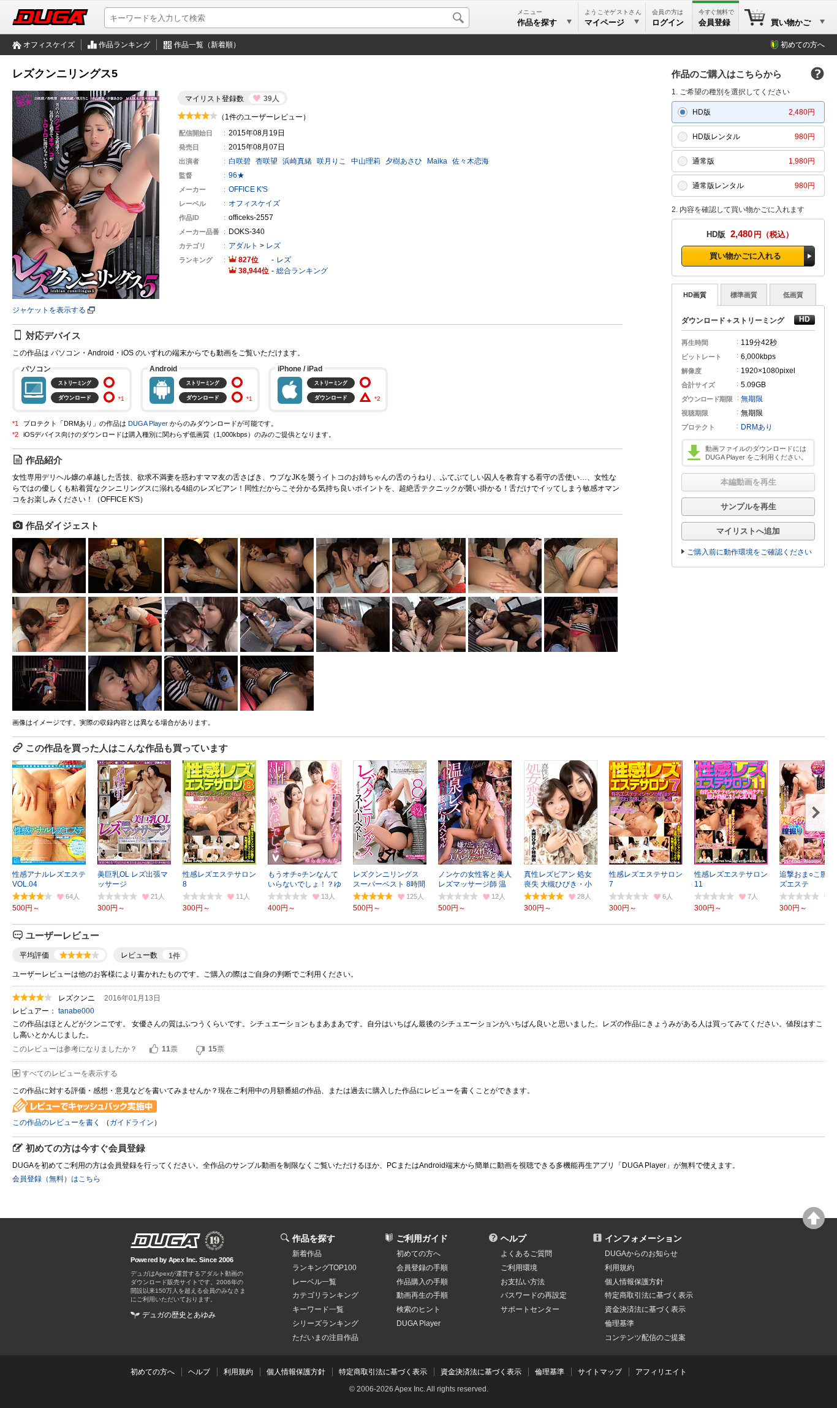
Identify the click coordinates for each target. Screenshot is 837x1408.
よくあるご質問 (526, 1253)
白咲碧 (240, 161)
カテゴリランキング (325, 1295)
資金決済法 (645, 1309)
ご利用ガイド (422, 1238)
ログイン (668, 22)
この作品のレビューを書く (56, 1122)
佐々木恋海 (470, 161)
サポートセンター (530, 1309)
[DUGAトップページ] (50, 17)
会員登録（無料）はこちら (56, 1179)
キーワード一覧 (318, 1309)
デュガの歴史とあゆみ (179, 1315)
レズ (273, 245)
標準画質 (743, 294)
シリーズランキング (325, 1323)
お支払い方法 (523, 1281)
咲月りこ (331, 161)
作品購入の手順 (422, 1281)
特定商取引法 (649, 1295)
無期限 (752, 399)
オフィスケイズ (49, 44)
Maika (437, 161)
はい (154, 1049)
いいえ (200, 1049)
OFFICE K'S (248, 189)
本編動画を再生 (748, 481)
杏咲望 (267, 161)
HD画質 (694, 294)
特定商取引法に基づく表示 (383, 1372)
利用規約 (619, 1267)
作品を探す (313, 1238)
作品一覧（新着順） (207, 44)
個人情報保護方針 (634, 1281)
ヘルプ (513, 1238)
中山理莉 (366, 161)
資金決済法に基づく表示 (481, 1372)
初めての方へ (803, 44)
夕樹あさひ (403, 161)
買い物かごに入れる (745, 255)
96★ (236, 175)
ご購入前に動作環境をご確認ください (749, 552)
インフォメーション (643, 1238)
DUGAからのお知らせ (641, 1253)
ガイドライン (132, 1122)
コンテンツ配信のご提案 (645, 1337)
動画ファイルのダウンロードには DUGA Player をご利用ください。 (756, 453)
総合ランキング (302, 271)
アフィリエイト (661, 1372)
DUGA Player (148, 423)
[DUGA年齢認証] (165, 1240)
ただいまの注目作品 (325, 1337)
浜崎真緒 (297, 161)
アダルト (243, 245)
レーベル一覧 (314, 1281)
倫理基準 (619, 1323)
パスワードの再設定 (534, 1295)
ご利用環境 (519, 1267)
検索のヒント (418, 1309)
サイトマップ (600, 1372)
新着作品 (307, 1253)
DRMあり (757, 427)
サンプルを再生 (748, 506)
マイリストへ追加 (748, 531)
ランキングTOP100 (324, 1267)
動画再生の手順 (422, 1295)
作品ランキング (124, 44)
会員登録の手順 (422, 1267)
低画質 (793, 294)
